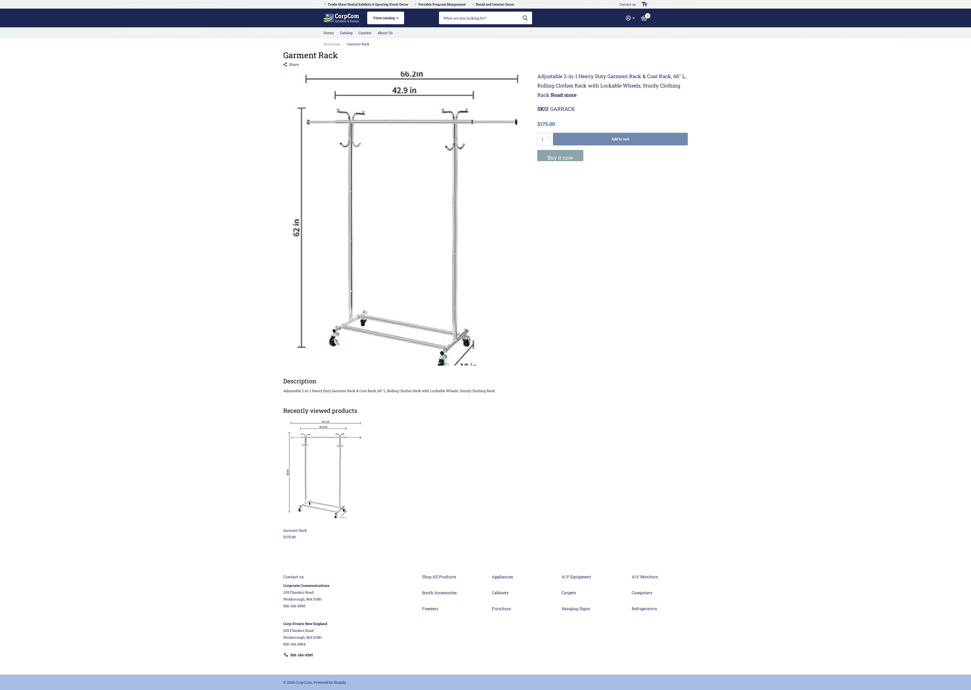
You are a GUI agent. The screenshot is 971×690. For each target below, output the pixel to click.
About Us (385, 32)
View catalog (384, 17)
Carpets (569, 592)
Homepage (332, 44)
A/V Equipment (576, 576)
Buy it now (560, 157)
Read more (564, 95)
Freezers (430, 608)
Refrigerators (644, 608)
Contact (365, 32)
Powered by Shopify (330, 682)
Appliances (502, 576)
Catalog (346, 32)
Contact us (627, 4)
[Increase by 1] (549, 134)
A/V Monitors (645, 576)
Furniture (501, 608)
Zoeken (525, 18)
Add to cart (620, 139)
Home (329, 32)
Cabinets (500, 592)
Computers (642, 592)
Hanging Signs (576, 608)
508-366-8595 (301, 655)
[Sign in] (630, 18)
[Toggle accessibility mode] (644, 4)
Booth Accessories (439, 592)
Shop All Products (439, 576)
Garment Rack (295, 530)
